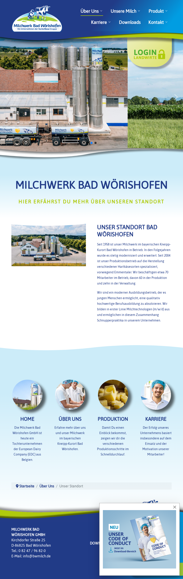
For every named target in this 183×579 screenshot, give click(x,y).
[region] (91, 97)
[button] (6, 97)
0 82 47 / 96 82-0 (32, 551)
